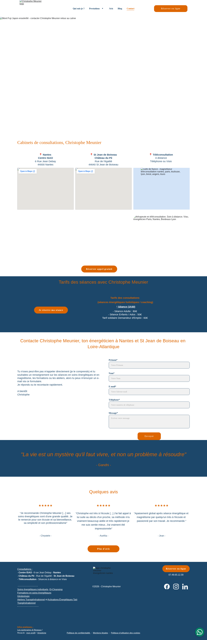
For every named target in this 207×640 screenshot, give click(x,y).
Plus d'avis (103, 549)
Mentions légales (100, 633)
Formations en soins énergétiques (34, 593)
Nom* (111, 373)
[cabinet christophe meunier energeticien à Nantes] (45, 236)
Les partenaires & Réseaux (29, 630)
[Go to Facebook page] (167, 586)
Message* (113, 413)
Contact (130, 8)
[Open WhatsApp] (199, 632)
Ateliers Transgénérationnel (31, 599)
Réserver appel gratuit (99, 269)
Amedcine (41, 633)
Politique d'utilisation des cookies (125, 633)
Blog (120, 8)
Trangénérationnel (26, 603)
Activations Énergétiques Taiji (62, 599)
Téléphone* (114, 400)
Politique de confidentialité (78, 633)
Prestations (94, 8)
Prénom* (113, 360)
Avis (111, 8)
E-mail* (112, 386)
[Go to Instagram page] (176, 586)
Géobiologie (23, 596)
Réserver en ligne (170, 8)
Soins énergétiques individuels (32, 589)
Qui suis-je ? (78, 8)
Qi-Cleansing (56, 589)
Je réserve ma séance (51, 310)
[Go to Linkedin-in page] (185, 586)
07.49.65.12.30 (176, 575)
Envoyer (149, 436)
